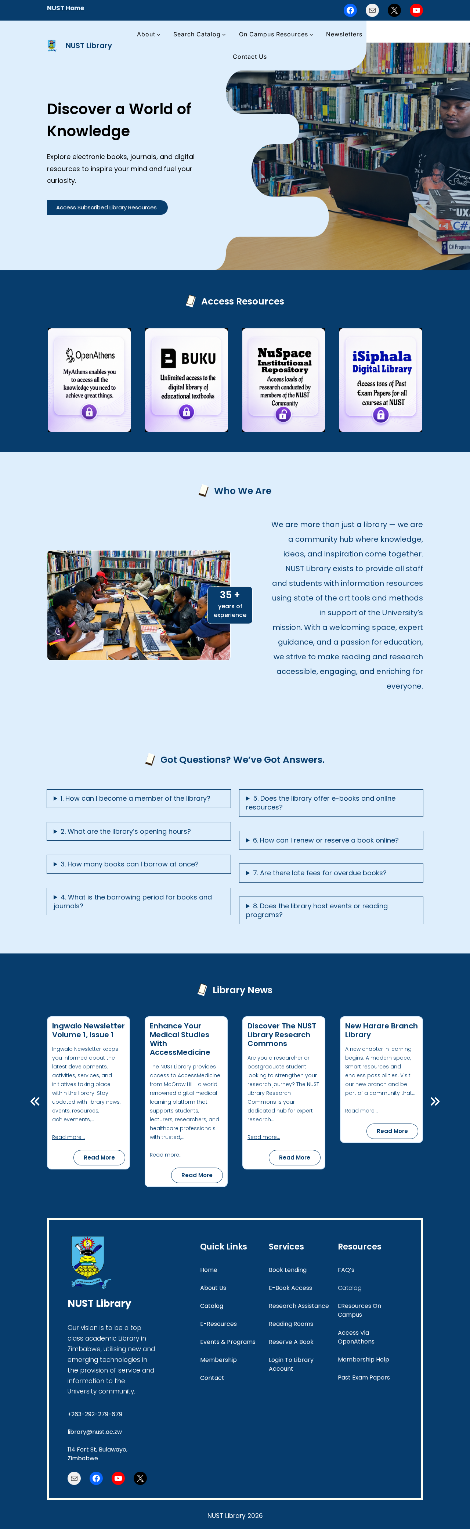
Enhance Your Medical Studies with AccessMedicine (180, 1039)
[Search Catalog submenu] (224, 34)
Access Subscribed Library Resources (106, 207)
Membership (218, 1360)
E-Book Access (290, 1288)
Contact (212, 1378)
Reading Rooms (291, 1324)
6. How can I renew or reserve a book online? (326, 840)
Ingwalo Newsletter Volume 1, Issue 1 (88, 1030)
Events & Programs (228, 1342)
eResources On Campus (359, 1310)
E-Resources (218, 1324)
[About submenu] (158, 34)
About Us (213, 1288)
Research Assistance (299, 1306)
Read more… (68, 1137)
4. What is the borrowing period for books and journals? (133, 901)
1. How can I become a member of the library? (135, 798)
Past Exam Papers (364, 1377)
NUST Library (89, 45)
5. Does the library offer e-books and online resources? (320, 803)
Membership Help (363, 1359)
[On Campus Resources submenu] (311, 34)
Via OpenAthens (356, 1337)
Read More (104, 1159)
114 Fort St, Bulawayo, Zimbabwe (97, 1454)
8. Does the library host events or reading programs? (317, 910)
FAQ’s (346, 1270)
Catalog (211, 1306)
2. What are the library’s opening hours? (126, 831)
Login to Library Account (291, 1364)
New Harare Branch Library (381, 1030)
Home (208, 1270)
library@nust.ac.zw (95, 1432)
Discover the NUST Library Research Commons (281, 1034)
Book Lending (288, 1270)
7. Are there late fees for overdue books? (320, 873)
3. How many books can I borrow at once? (130, 864)
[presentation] (35, 1102)
